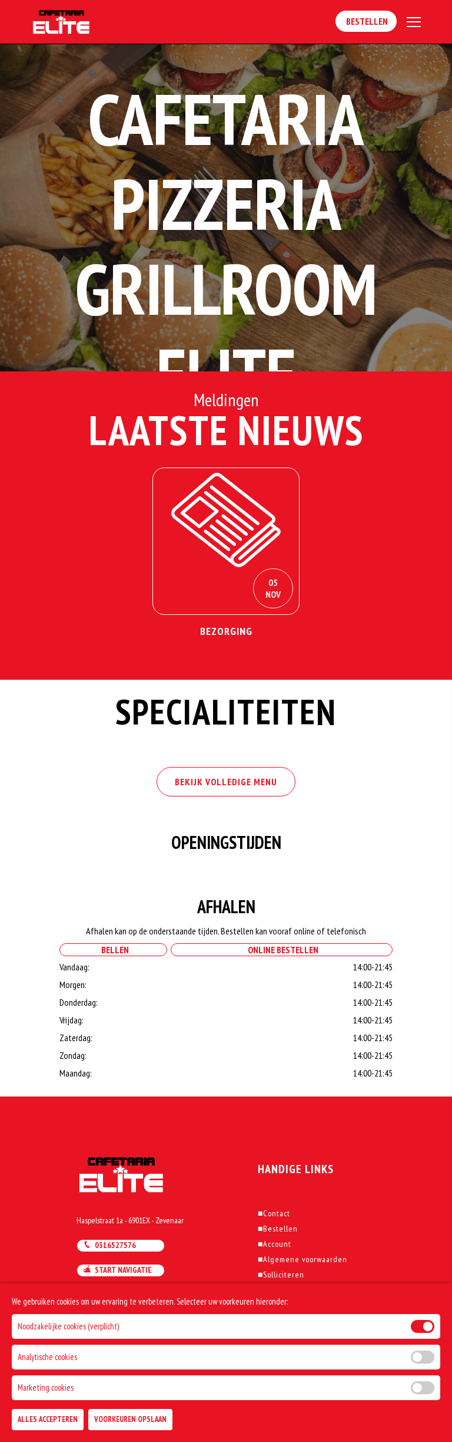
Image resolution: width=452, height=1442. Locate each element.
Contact (274, 1213)
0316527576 (113, 1245)
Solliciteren (281, 1274)
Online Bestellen (281, 950)
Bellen (113, 950)
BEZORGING (226, 631)
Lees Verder (226, 658)
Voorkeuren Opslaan (130, 1419)
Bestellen (366, 21)
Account (274, 1244)
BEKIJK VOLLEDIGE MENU (226, 782)
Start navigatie (121, 1270)
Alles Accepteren (48, 1419)
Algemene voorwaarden (302, 1259)
